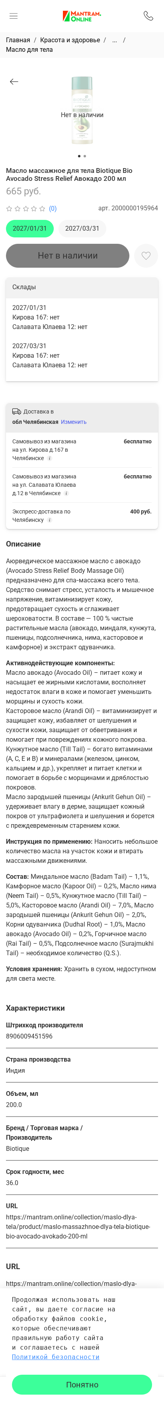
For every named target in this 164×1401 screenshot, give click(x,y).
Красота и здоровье (70, 40)
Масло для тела (29, 49)
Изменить (74, 422)
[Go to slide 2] (85, 156)
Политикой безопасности (56, 1357)
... (114, 40)
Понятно (82, 1384)
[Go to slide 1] (79, 156)
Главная (18, 40)
